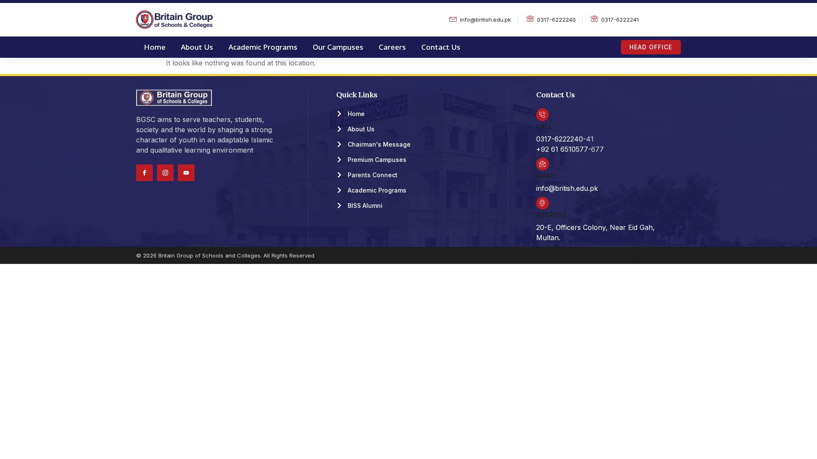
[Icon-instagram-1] (165, 172)
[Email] (542, 164)
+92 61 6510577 (562, 149)
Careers (392, 47)
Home (155, 47)
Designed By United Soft (653, 255)
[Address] (542, 203)
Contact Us (440, 47)
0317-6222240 (559, 139)
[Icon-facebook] (144, 172)
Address (551, 214)
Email (546, 175)
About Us (197, 47)
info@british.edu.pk (567, 188)
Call (544, 126)
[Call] (542, 114)
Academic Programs (263, 47)
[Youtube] (186, 172)
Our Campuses (338, 47)
